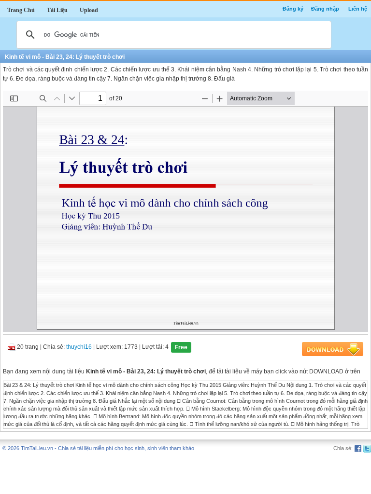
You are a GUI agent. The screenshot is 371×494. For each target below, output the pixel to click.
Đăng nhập (325, 9)
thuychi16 (79, 347)
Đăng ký (293, 9)
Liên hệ (357, 9)
